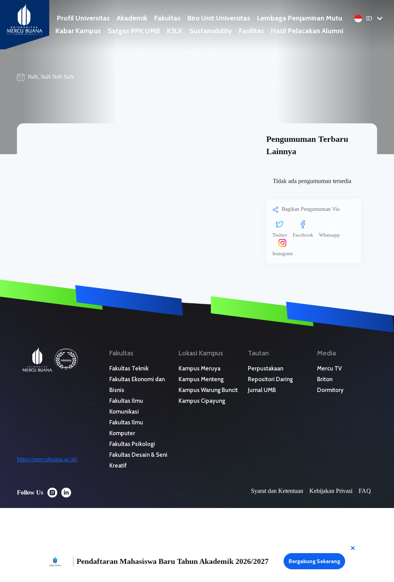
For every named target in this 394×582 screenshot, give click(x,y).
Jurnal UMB (262, 390)
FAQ (365, 491)
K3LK (174, 31)
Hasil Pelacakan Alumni (307, 31)
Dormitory (330, 390)
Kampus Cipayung (202, 400)
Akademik (132, 18)
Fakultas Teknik (129, 368)
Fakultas (167, 18)
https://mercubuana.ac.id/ (47, 459)
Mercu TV (329, 368)
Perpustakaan (265, 368)
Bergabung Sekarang (314, 561)
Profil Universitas (83, 18)
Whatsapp (329, 235)
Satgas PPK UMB (134, 31)
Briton (324, 379)
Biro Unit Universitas (218, 18)
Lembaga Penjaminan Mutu (299, 18)
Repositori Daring (270, 379)
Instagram (282, 253)
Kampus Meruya (199, 368)
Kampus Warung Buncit (208, 390)
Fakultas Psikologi (132, 444)
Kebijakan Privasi (330, 491)
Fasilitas (251, 31)
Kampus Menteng (201, 379)
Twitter (279, 235)
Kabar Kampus (78, 31)
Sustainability (210, 31)
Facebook (303, 235)
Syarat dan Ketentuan (277, 491)
